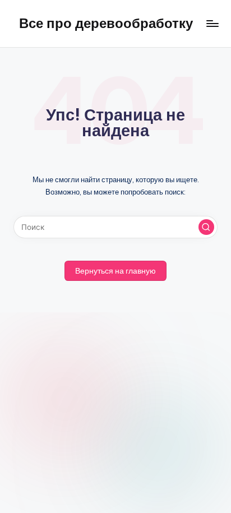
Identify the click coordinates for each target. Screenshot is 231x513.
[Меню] (212, 23)
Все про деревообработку (106, 23)
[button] (206, 227)
